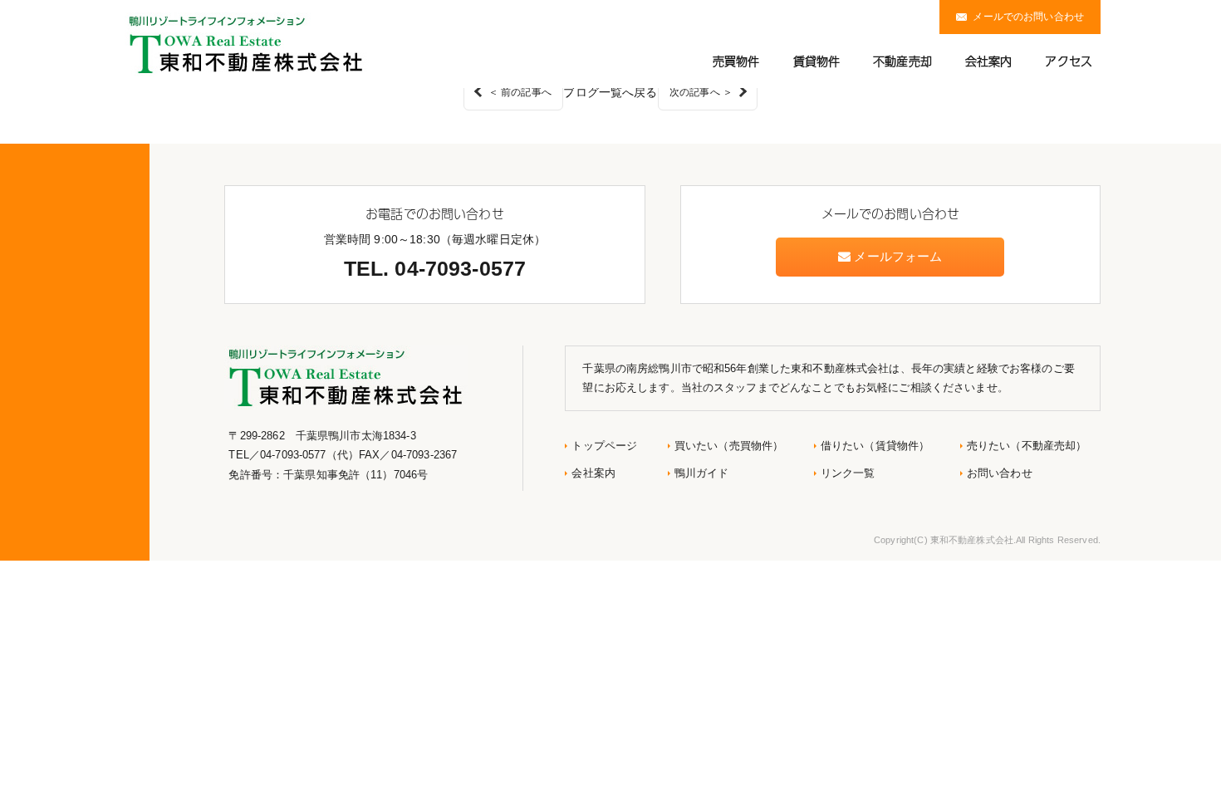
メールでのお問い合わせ (1028, 16)
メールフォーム (896, 256)
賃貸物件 (817, 60)
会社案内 (989, 60)
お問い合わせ (999, 473)
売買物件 (736, 60)
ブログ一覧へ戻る (610, 92)
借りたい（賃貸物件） (875, 445)
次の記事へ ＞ (701, 92)
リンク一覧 (848, 473)
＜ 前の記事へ (520, 92)
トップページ (604, 445)
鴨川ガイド (701, 473)
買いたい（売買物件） (728, 445)
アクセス (1068, 60)
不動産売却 (902, 60)
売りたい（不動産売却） (1027, 445)
